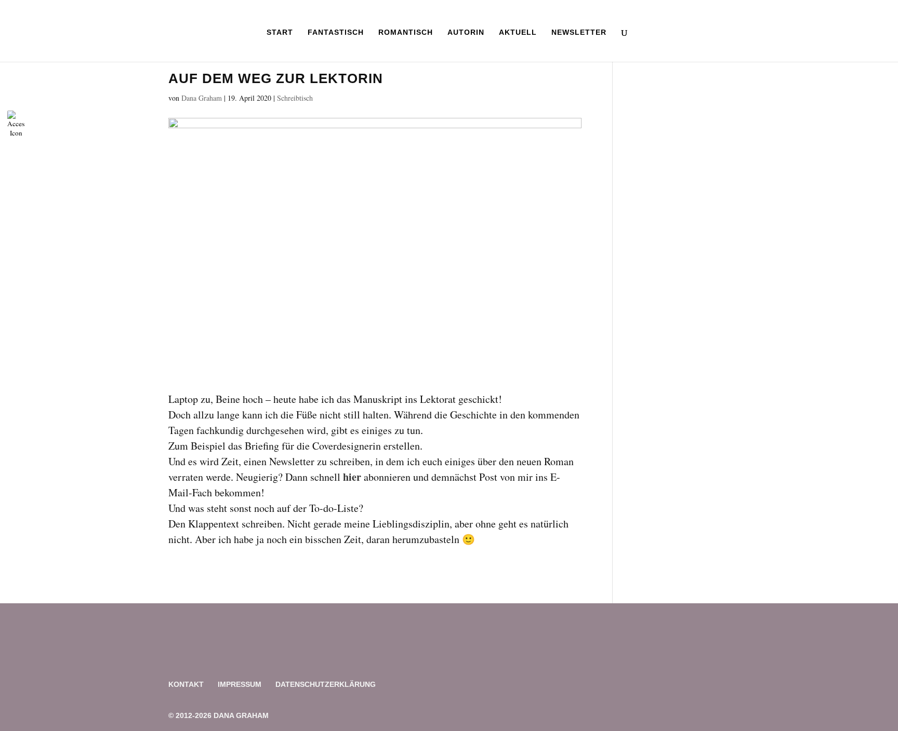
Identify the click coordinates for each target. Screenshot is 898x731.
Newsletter (578, 32)
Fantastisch (336, 32)
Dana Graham (201, 98)
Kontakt (186, 684)
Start (280, 32)
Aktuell (518, 32)
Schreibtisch (295, 98)
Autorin (465, 32)
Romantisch (405, 32)
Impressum (239, 684)
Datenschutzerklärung (325, 684)
